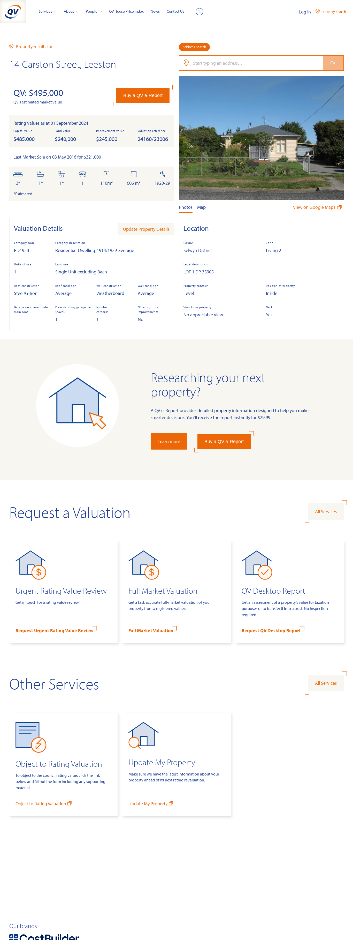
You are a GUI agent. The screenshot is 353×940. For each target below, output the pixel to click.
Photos (186, 207)
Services (45, 11)
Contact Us (175, 11)
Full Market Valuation (150, 630)
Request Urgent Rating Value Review (55, 630)
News (155, 11)
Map (201, 207)
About (69, 11)
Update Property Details (146, 229)
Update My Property (147, 804)
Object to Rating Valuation (41, 804)
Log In (305, 12)
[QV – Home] (13, 11)
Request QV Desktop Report (271, 630)
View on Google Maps (314, 207)
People (91, 11)
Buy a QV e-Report (143, 95)
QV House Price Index (126, 11)
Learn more (169, 441)
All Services (326, 511)
